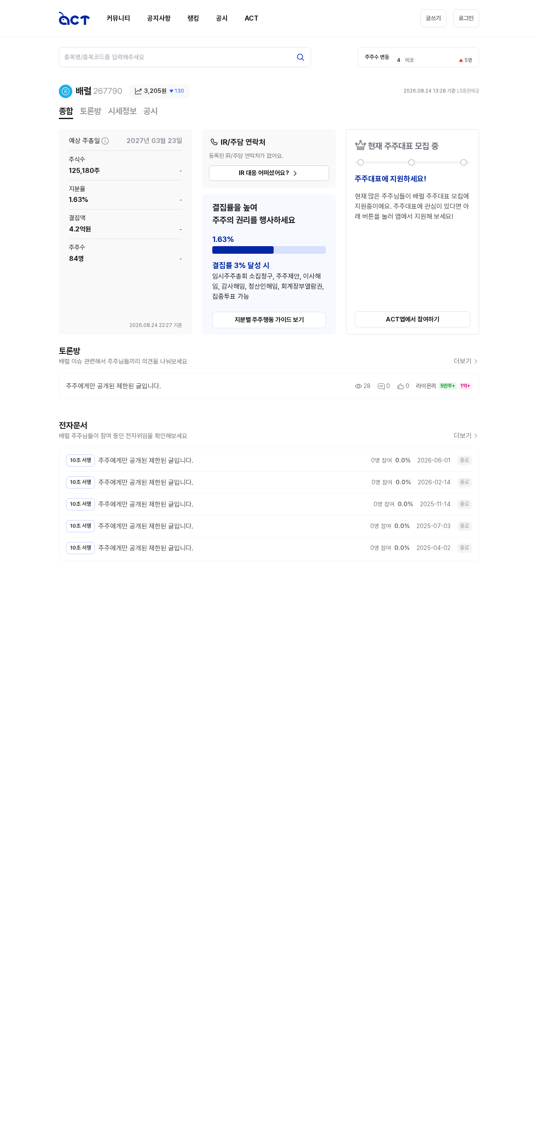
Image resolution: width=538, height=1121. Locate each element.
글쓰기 (433, 18)
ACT (251, 18)
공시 (222, 18)
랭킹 (193, 18)
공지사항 (159, 18)
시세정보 (122, 111)
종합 (66, 111)
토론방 (90, 111)
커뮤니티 (118, 18)
